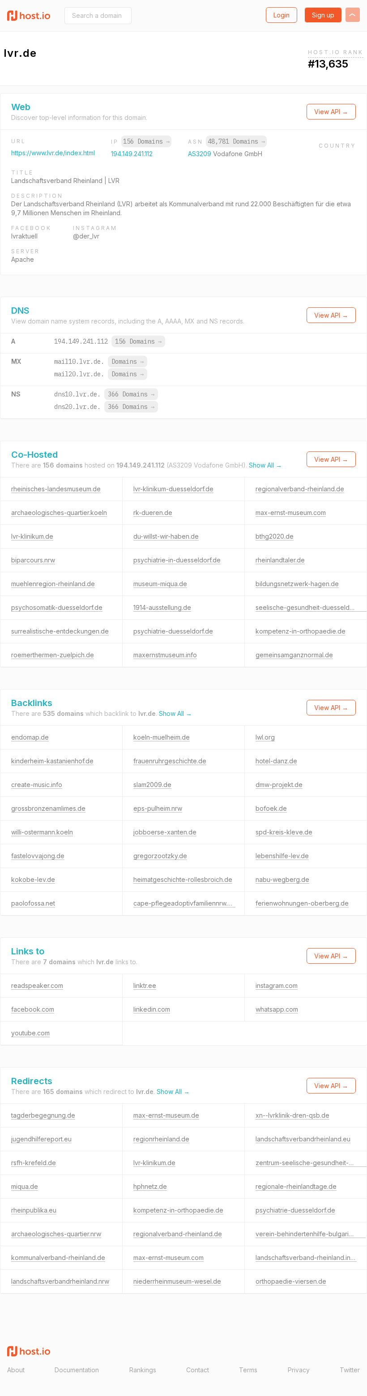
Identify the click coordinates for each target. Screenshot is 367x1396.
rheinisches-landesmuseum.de (56, 489)
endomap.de (30, 737)
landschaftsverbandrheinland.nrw (60, 1281)
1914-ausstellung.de (162, 607)
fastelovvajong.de (37, 856)
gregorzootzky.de (160, 856)
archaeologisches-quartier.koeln (59, 512)
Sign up (323, 15)
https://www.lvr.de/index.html (53, 153)
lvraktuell (24, 236)
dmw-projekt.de (279, 784)
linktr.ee (144, 985)
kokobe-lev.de (33, 879)
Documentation (77, 1370)
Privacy (299, 1370)
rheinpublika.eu (33, 1210)
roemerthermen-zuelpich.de (52, 655)
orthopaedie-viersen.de (291, 1281)
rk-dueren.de (152, 512)
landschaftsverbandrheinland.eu (303, 1139)
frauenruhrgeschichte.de (169, 761)
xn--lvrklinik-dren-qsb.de (292, 1115)
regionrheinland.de (161, 1139)
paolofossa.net (33, 903)
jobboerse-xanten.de (164, 832)
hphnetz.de (150, 1186)
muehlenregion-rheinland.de (53, 583)
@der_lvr (86, 236)
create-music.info (36, 784)
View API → (331, 111)
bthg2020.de (275, 536)
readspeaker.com (37, 985)
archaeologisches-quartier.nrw (56, 1234)
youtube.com (30, 1033)
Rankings (142, 1370)
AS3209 (200, 153)
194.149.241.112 (132, 153)
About (16, 1370)
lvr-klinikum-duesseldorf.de (173, 489)
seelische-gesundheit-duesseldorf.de (311, 607)
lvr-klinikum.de (32, 536)
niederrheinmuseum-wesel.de (177, 1281)
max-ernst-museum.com (291, 512)
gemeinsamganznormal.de (294, 655)
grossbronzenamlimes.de (48, 808)
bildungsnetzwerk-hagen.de (297, 583)
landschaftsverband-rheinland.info (306, 1257)
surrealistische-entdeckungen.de (60, 631)
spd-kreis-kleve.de (284, 832)
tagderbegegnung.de (43, 1115)
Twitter (350, 1370)
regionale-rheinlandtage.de (296, 1186)
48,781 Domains (236, 141)
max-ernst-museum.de (166, 1115)
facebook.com (32, 1009)
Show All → (265, 465)
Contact (197, 1370)
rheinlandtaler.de (280, 560)
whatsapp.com (277, 1009)
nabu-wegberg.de (282, 879)
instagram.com (277, 985)
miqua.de (24, 1186)
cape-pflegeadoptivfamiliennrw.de (184, 903)
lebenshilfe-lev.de (282, 856)
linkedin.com (151, 1009)
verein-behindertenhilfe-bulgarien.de (311, 1234)
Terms (248, 1370)
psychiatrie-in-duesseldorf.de (177, 560)
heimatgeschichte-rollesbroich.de (182, 879)
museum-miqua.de (160, 583)
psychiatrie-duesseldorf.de (173, 631)
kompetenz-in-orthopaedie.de (301, 631)
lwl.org (265, 737)
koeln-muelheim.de (161, 737)
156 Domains (146, 141)
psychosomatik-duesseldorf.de (56, 607)
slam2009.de (152, 784)
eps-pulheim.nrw (157, 808)
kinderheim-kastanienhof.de (52, 761)
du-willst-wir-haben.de (166, 536)
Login (281, 15)
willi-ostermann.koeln (42, 832)
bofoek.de (271, 808)
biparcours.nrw (33, 560)
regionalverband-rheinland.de (300, 489)
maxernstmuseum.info (165, 655)
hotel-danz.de (276, 761)
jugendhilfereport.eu (41, 1139)
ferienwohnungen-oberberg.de (302, 903)
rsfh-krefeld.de (33, 1162)
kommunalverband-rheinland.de (58, 1257)
